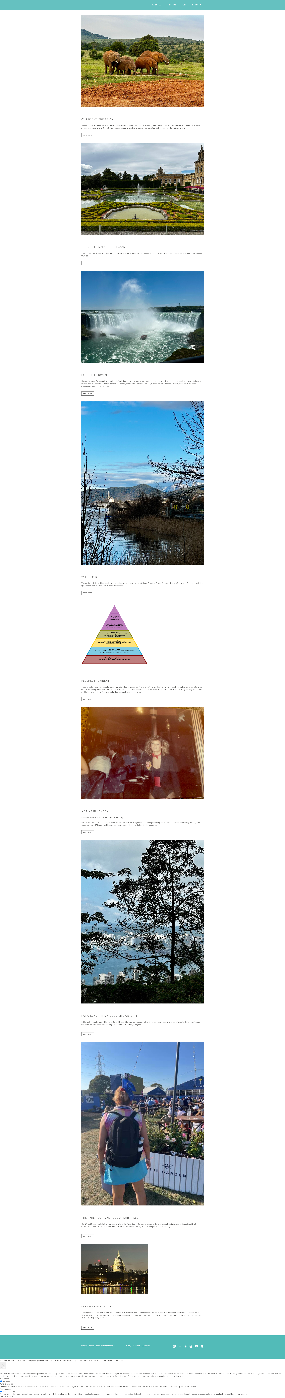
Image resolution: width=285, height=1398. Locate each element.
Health (120, 241)
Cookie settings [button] (107, 1360)
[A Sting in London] (142, 753)
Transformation (174, 113)
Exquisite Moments (96, 375)
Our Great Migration (97, 119)
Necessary (7, 1381)
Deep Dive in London (96, 1306)
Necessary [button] (4, 1379)
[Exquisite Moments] (142, 317)
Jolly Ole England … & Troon (103, 247)
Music (125, 241)
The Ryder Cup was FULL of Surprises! (110, 1218)
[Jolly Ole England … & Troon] (142, 189)
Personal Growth (143, 113)
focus (129, 113)
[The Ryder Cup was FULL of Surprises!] (142, 1123)
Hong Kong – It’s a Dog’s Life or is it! (109, 1016)
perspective (103, 113)
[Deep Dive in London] (114, 1269)
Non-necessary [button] (6, 1389)
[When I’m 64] (142, 483)
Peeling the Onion (95, 681)
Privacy (128, 1346)
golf (116, 241)
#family (111, 1301)
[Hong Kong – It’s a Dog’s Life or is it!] (142, 921)
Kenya (134, 113)
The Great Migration (161, 113)
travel (182, 113)
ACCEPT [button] (119, 1360)
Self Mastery (144, 241)
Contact (136, 1346)
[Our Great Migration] (142, 61)
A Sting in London (95, 811)
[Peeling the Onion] (114, 634)
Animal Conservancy (115, 113)
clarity (125, 113)
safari (151, 113)
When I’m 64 (90, 577)
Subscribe (146, 1346)
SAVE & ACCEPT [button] (7, 1397)
